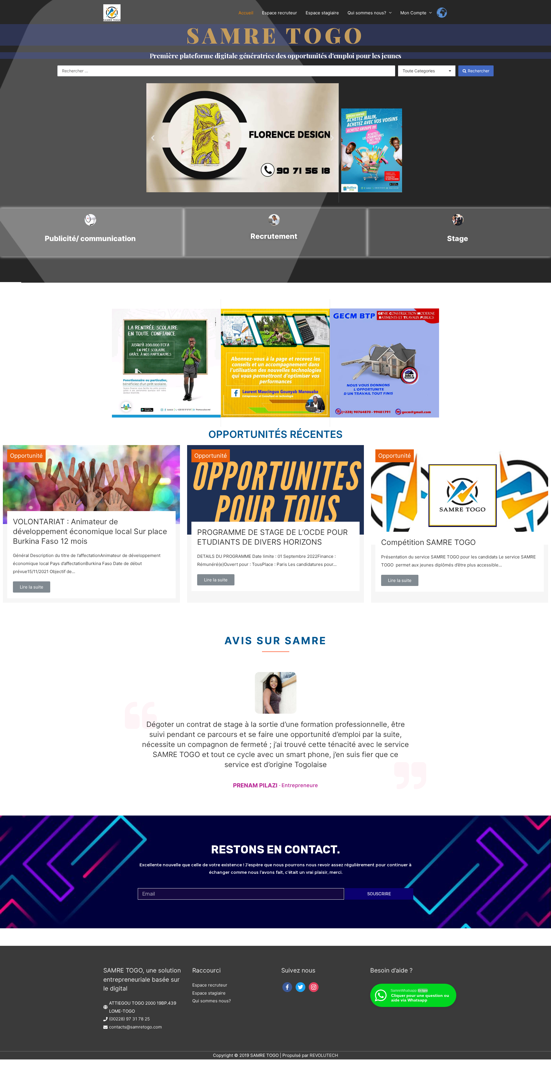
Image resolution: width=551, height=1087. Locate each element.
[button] (152, 137)
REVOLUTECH (324, 1055)
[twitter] (300, 986)
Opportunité (26, 455)
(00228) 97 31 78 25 (129, 1019)
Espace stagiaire (209, 993)
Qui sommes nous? (211, 1000)
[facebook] (287, 986)
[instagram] (314, 986)
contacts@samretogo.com (135, 1027)
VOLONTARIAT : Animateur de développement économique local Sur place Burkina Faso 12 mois (90, 531)
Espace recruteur (209, 985)
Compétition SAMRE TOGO (428, 542)
